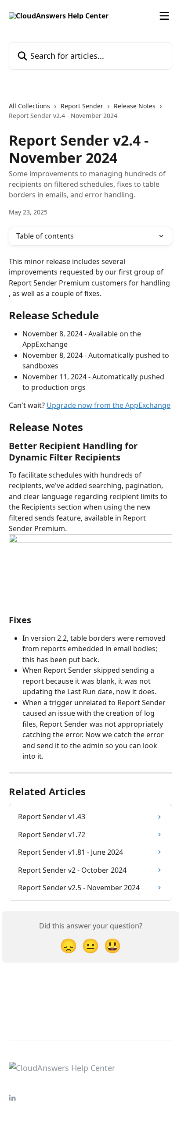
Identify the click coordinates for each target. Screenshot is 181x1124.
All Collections (29, 106)
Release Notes (135, 106)
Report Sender (82, 106)
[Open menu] (164, 16)
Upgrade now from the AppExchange (108, 405)
